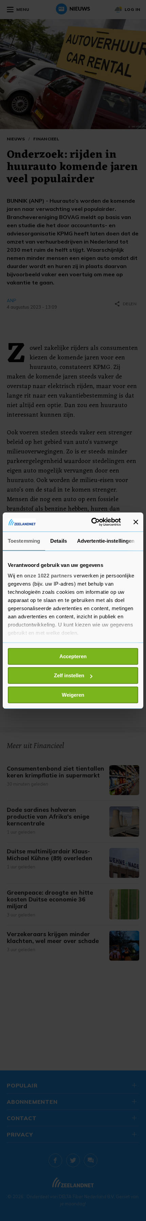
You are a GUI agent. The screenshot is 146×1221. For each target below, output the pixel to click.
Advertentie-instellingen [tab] (105, 541)
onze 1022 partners (48, 575)
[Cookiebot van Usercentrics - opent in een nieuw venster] (92, 521)
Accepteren (73, 656)
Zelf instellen (69, 675)
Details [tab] (58, 541)
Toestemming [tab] (24, 541)
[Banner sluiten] (135, 522)
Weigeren (73, 695)
